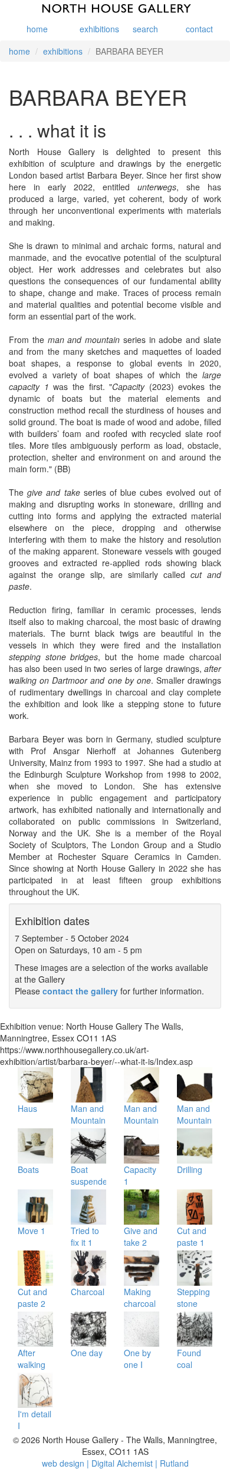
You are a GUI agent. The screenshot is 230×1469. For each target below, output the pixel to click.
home (37, 29)
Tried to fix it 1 (85, 1236)
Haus (27, 1108)
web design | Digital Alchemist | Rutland (115, 1463)
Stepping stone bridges (193, 1303)
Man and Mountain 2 (141, 1120)
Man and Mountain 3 (194, 1120)
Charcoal (87, 1291)
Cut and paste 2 (32, 1297)
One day (87, 1353)
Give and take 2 (140, 1236)
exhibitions (93, 29)
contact (199, 29)
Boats (28, 1169)
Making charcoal (140, 1297)
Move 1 (31, 1230)
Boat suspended (91, 1175)
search (145, 29)
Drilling (189, 1169)
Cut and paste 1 (191, 1236)
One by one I (137, 1358)
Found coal (189, 1358)
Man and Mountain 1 (88, 1120)
